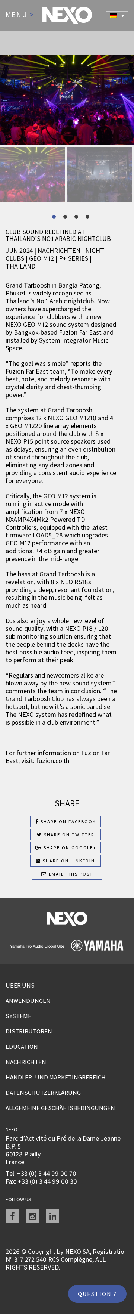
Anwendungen (28, 1001)
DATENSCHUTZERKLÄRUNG (43, 1092)
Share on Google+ (69, 847)
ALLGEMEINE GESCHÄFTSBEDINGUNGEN (60, 1108)
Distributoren (29, 1031)
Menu (20, 15)
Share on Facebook (67, 821)
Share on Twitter (68, 834)
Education (22, 1046)
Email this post (70, 874)
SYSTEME (18, 1016)
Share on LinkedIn (68, 861)
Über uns (20, 985)
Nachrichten (26, 1062)
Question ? (97, 1294)
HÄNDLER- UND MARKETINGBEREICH (56, 1077)
